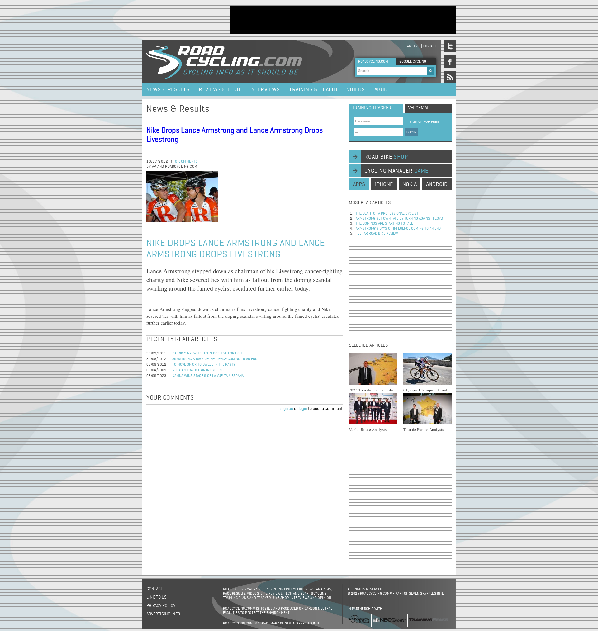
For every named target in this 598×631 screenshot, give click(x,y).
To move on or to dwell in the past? (203, 365)
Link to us (156, 597)
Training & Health (313, 90)
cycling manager (396, 171)
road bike (386, 157)
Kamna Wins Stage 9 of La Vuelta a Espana (208, 376)
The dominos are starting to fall (384, 223)
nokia (409, 184)
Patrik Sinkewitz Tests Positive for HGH (207, 353)
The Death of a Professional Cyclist (387, 214)
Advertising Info (163, 614)
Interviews (264, 90)
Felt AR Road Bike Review (377, 233)
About (382, 90)
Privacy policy (160, 606)
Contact (429, 46)
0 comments (186, 162)
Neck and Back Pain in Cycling (198, 370)
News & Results (167, 90)
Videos (356, 90)
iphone (384, 184)
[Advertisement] (343, 20)
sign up (286, 408)
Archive (413, 46)
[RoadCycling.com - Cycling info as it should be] (224, 61)
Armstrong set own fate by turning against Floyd (399, 219)
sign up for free (422, 121)
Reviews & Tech (219, 90)
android (437, 184)
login (303, 408)
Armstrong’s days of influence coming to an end (214, 359)
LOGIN (411, 132)
